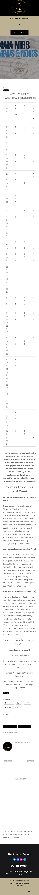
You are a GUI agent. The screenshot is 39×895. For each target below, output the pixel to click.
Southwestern (7, 223)
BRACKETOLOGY (19, 32)
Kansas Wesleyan (7, 273)
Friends (7, 437)
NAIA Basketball (10, 727)
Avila (7, 244)
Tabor (7, 161)
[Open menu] (19, 25)
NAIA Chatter (24, 727)
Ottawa (7, 325)
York (7, 198)
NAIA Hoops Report (19, 18)
